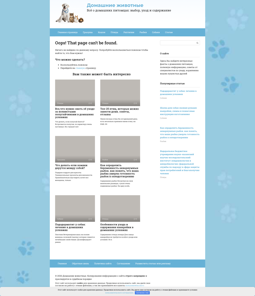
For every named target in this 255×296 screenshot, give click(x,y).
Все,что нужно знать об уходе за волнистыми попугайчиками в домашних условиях (75, 113)
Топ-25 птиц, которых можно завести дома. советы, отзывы (119, 111)
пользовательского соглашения (119, 292)
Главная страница (68, 32)
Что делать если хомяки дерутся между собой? (71, 166)
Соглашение (123, 263)
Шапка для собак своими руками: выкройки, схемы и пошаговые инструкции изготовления (178, 111)
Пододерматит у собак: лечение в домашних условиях (70, 227)
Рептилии (129, 32)
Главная (62, 263)
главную (80, 68)
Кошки (101, 32)
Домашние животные (115, 5)
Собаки (156, 32)
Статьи (169, 32)
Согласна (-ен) (142, 292)
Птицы (114, 32)
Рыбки (143, 32)
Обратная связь (80, 263)
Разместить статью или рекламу (153, 263)
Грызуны (88, 32)
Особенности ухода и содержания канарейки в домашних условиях (116, 227)
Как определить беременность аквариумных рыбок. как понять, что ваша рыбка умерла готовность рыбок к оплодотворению (119, 170)
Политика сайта (103, 263)
